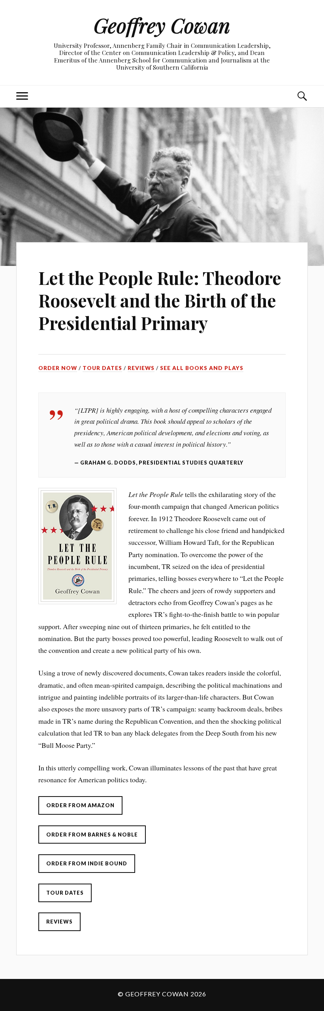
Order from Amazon (80, 805)
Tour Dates (102, 368)
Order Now (57, 368)
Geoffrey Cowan (162, 24)
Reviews (141, 368)
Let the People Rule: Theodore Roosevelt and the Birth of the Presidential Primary (159, 300)
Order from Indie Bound (86, 863)
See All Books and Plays (201, 368)
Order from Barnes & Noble (92, 834)
